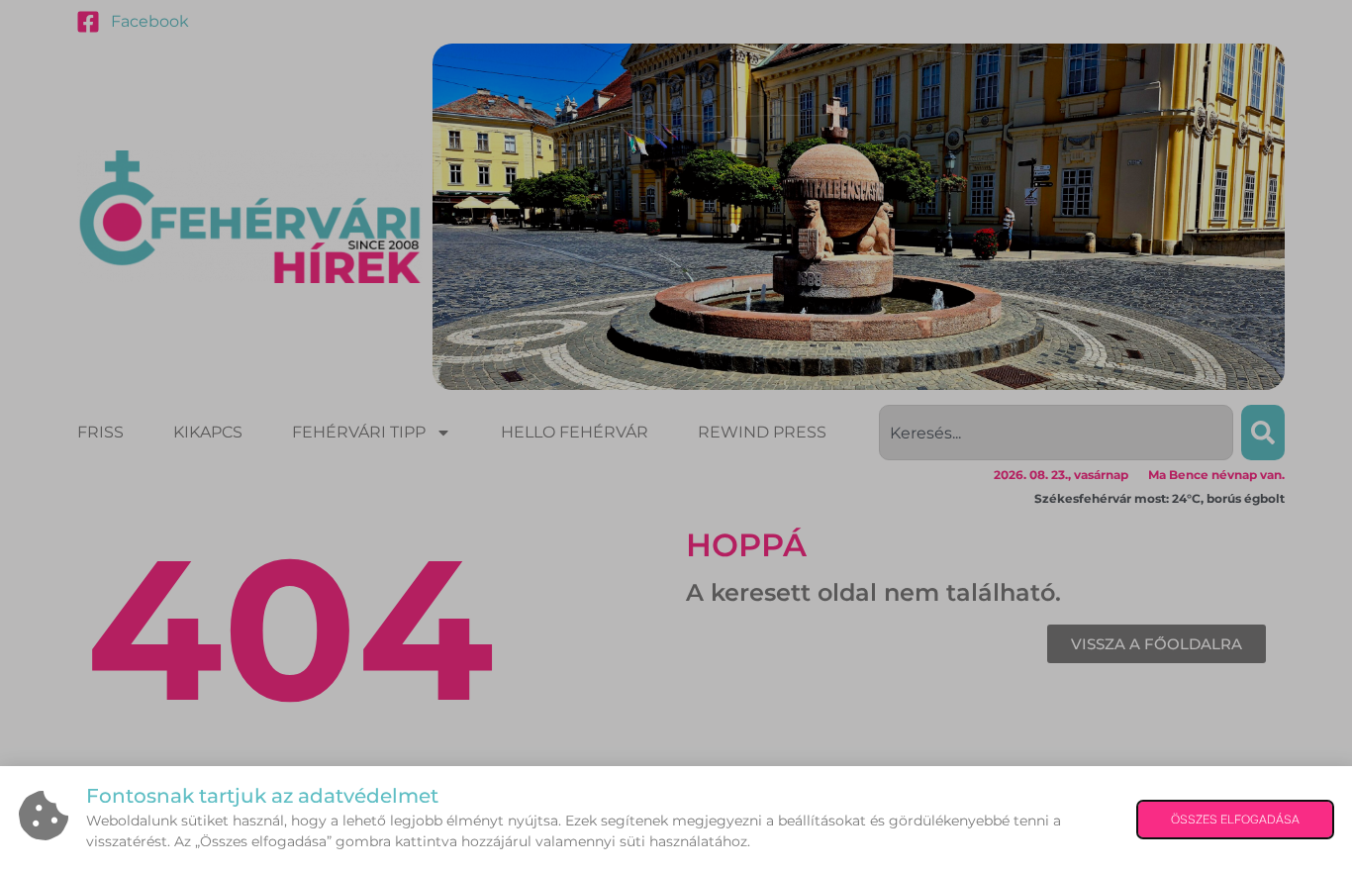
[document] (676, 436)
